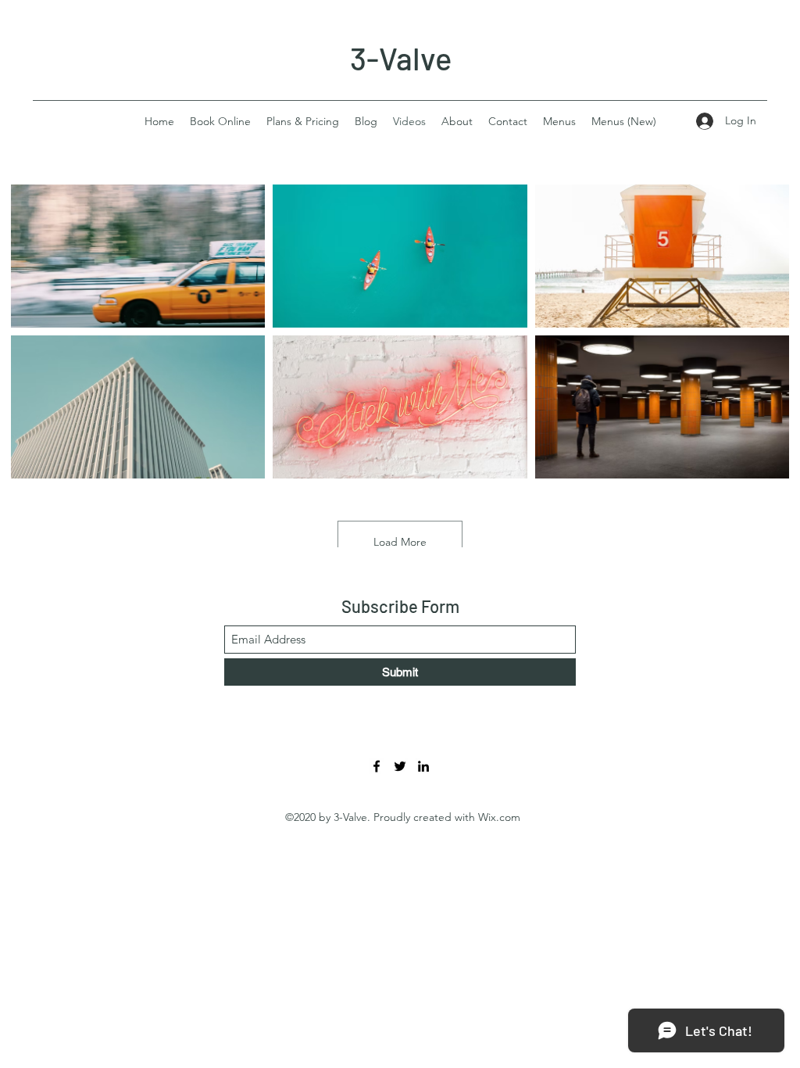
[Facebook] (376, 766)
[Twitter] (400, 766)
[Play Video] (138, 255)
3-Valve (401, 58)
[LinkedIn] (423, 766)
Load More (400, 542)
